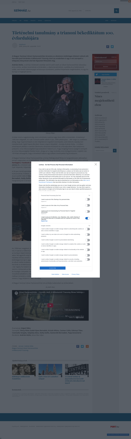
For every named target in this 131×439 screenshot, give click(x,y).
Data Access (65, 274)
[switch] (87, 199)
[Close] (96, 165)
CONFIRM (52, 268)
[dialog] (65, 219)
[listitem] (65, 195)
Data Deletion (55, 274)
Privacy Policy (75, 274)
